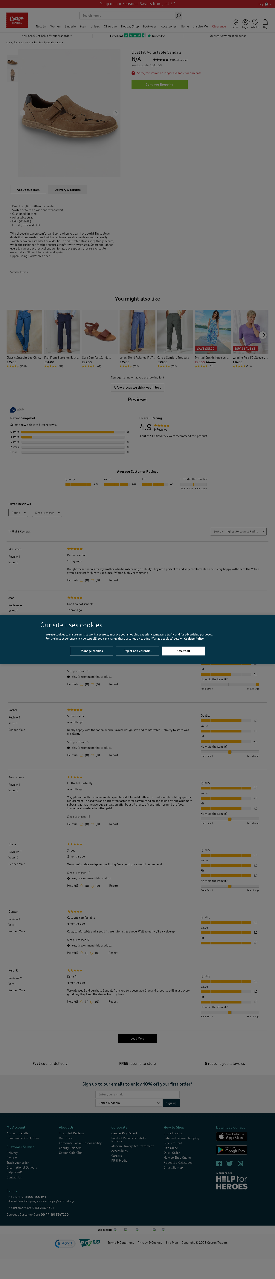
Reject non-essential (138, 650)
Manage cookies (92, 650)
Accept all (183, 650)
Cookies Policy (194, 639)
